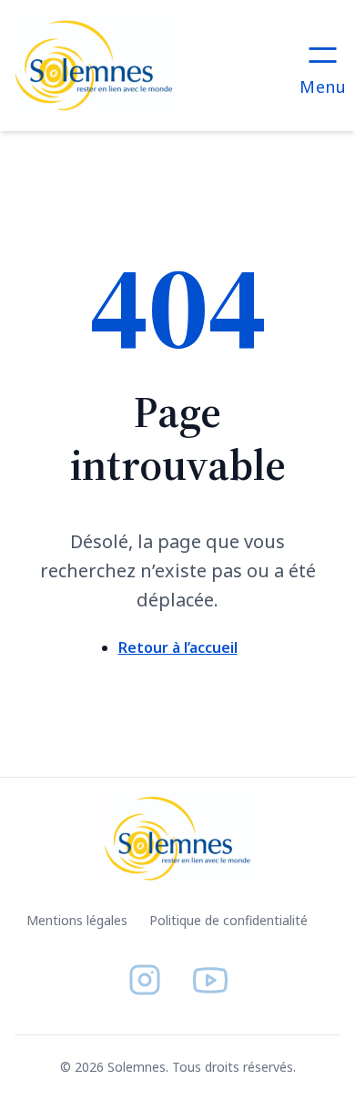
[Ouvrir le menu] (322, 66)
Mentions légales (76, 920)
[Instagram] (144, 979)
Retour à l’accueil (178, 647)
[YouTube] (210, 979)
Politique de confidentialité (228, 920)
